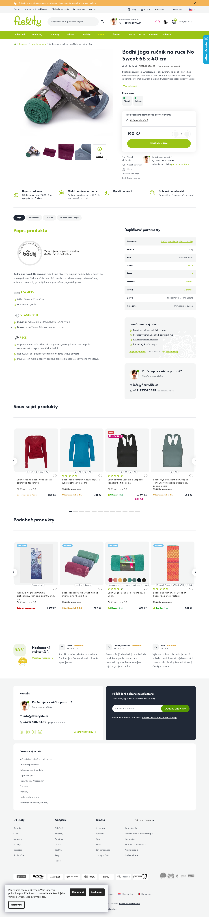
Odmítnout (78, 892)
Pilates (99, 844)
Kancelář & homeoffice (135, 844)
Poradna (24, 786)
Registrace (178, 10)
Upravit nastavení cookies (129, 904)
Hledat (102, 21)
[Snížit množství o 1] (176, 134)
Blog (134, 10)
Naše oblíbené (131, 855)
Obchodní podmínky (60, 9)
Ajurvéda (100, 834)
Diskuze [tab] (49, 218)
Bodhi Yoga (134, 174)
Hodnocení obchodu (29, 797)
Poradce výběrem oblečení (145, 340)
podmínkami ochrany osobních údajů (159, 718)
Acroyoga (100, 828)
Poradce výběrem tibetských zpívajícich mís (153, 335)
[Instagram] (28, 732)
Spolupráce (18, 855)
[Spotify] (40, 732)
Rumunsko (146, 894)
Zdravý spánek (103, 855)
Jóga (98, 839)
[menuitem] (21, 35)
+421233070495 (132, 23)
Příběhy (17, 844)
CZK (146, 10)
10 (131, 511)
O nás (16, 834)
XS (47, 472)
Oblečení (58, 828)
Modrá (79, 585)
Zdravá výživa (131, 828)
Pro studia (130, 839)
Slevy (56, 855)
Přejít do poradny (137, 351)
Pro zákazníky (79, 9)
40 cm (190, 274)
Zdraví (57, 844)
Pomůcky (58, 839)
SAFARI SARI (178, 585)
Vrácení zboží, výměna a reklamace (36, 759)
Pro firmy (24, 792)
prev (13, 461)
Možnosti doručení (139, 120)
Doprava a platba (28, 775)
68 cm (190, 266)
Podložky (58, 834)
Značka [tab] (69, 218)
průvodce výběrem (180, 164)
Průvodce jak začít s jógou (145, 344)
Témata (58, 861)
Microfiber (188, 282)
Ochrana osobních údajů (31, 770)
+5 (99, 155)
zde (43, 897)
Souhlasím (96, 892)
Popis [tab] (19, 218)
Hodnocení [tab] (34, 218)
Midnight (136, 585)
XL (41, 472)
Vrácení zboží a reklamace (36, 9)
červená (126, 585)
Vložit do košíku (159, 143)
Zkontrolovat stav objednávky (34, 803)
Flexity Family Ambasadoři (32, 781)
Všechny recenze (41, 658)
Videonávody (172, 351)
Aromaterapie (131, 850)
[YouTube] (34, 732)
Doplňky (58, 850)
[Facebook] (21, 732)
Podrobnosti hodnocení (169, 66)
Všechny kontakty (83, 732)
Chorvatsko (127, 894)
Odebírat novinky (175, 708)
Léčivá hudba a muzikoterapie (139, 834)
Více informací (130, 86)
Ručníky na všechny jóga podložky (177, 241)
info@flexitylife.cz (145, 385)
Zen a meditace (103, 850)
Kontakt (16, 9)
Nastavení (16, 905)
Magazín (17, 839)
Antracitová (114, 585)
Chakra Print (37, 585)
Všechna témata (143, 820)
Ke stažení (18, 850)
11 (137, 511)
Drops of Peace (163, 585)
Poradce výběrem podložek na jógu (149, 330)
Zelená (87, 585)
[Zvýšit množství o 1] (186, 134)
